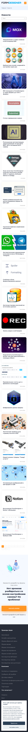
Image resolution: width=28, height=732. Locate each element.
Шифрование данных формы (13, 407)
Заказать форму (14, 608)
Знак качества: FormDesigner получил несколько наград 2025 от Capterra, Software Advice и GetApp (13, 173)
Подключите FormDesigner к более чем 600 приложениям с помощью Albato (14, 356)
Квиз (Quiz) (5, 635)
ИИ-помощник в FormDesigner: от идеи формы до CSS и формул (13, 92)
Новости (4, 695)
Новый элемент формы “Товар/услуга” (14, 458)
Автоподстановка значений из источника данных (13, 306)
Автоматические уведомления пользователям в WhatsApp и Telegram (14, 254)
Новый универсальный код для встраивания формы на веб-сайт (12, 201)
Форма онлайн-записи (9, 653)
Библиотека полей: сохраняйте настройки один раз (14, 66)
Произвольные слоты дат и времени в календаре (12, 382)
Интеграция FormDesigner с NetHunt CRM (13, 535)
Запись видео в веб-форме (12, 331)
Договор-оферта (7, 677)
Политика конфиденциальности (13, 680)
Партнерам (5, 686)
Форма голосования (8, 647)
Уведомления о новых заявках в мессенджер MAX (13, 40)
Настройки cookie (14, 727)
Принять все (14, 723)
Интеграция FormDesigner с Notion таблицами (13, 509)
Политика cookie (7, 683)
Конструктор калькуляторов (11, 663)
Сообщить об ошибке (9, 674)
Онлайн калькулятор (9, 638)
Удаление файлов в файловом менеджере (13, 227)
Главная (4, 8)
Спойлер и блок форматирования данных (12, 280)
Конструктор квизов (8, 660)
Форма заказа (6, 644)
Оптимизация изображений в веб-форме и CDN (13, 483)
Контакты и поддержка (9, 671)
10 (5, 548)
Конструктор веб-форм (9, 657)
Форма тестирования (9, 650)
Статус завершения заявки (12, 118)
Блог (3, 698)
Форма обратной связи (9, 641)
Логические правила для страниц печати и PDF (12, 432)
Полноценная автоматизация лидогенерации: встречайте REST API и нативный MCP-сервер (13, 144)
